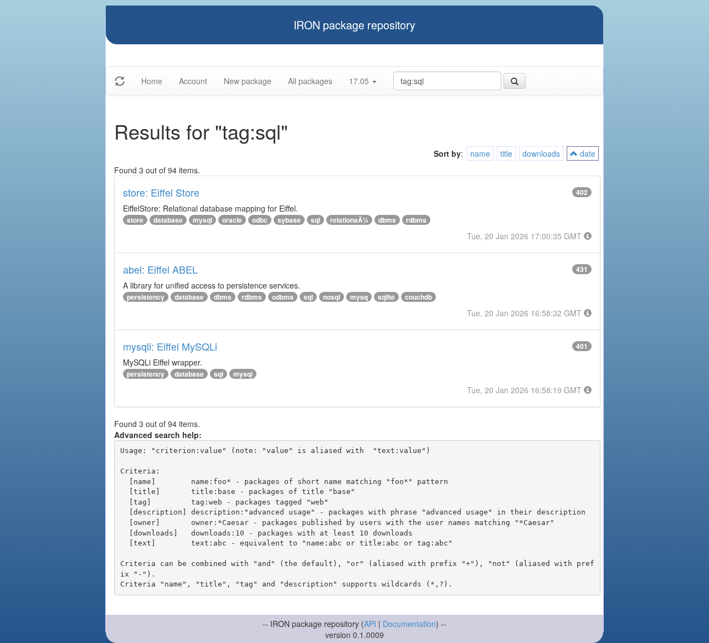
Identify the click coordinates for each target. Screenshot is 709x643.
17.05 (360, 80)
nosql (331, 297)
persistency (146, 297)
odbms (283, 297)
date (586, 153)
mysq (359, 297)
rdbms (416, 220)
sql (315, 220)
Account (193, 80)
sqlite (386, 297)
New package (247, 80)
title (506, 153)
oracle (232, 220)
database (168, 220)
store (135, 220)
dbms (387, 220)
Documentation (409, 623)
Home (151, 80)
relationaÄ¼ (349, 220)
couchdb (418, 297)
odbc (260, 220)
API (370, 623)
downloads (541, 153)
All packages (310, 80)
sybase (289, 220)
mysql (202, 220)
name (480, 153)
